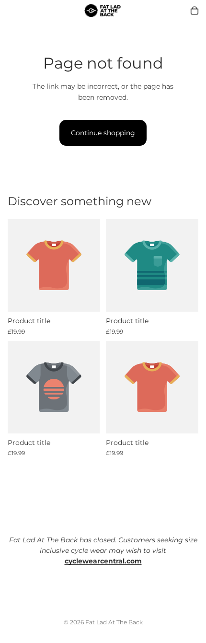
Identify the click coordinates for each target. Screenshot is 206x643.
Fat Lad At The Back (114, 622)
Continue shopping (103, 133)
